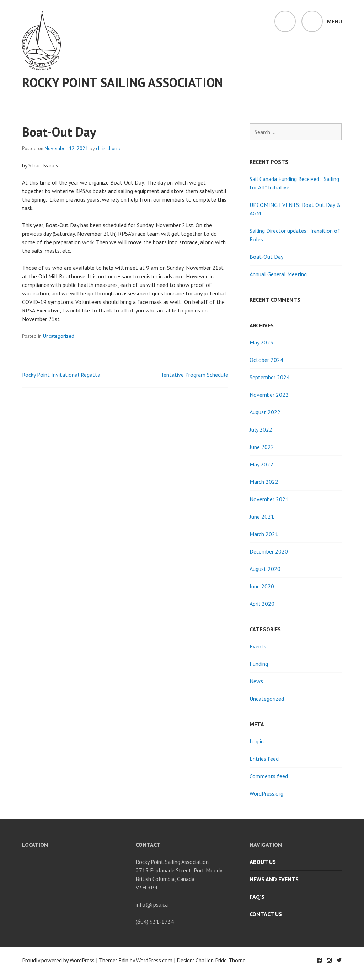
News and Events (274, 879)
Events (258, 646)
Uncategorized (58, 336)
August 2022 (265, 412)
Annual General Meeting (278, 274)
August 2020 (265, 568)
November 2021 (269, 499)
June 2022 (262, 446)
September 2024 (270, 377)
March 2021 (264, 534)
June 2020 (262, 586)
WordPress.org (266, 793)
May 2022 (261, 464)
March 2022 (264, 481)
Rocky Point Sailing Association (122, 82)
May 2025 (261, 342)
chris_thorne (109, 148)
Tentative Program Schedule (194, 374)
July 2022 (261, 429)
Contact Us (266, 914)
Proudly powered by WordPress (58, 960)
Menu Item (319, 960)
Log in (257, 741)
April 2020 (262, 603)
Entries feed (264, 758)
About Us (263, 861)
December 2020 (269, 551)
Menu (334, 21)
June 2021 (262, 516)
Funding (259, 663)
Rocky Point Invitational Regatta (61, 374)
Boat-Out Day (266, 256)
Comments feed (269, 776)
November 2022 (269, 394)
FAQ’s (257, 896)
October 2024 (266, 359)
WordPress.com (154, 960)
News (256, 681)
